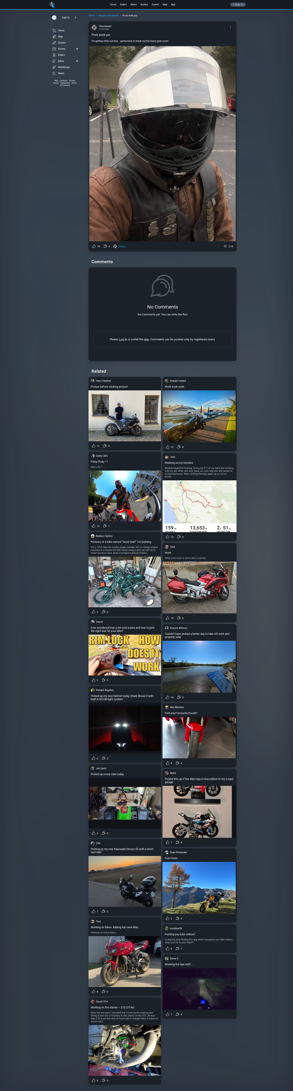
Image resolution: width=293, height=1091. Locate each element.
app (146, 339)
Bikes (134, 4)
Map (165, 4)
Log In (123, 339)
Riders (123, 4)
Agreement (65, 83)
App (173, 4)
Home (113, 4)
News (61, 73)
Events (155, 4)
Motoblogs (64, 67)
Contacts (64, 80)
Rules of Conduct (68, 84)
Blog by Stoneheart (109, 15)
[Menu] (230, 27)
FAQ (56, 80)
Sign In (239, 4)
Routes (144, 4)
